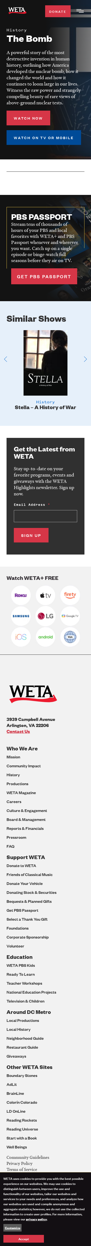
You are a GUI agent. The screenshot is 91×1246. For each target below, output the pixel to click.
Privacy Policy (20, 1163)
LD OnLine (16, 1111)
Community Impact (24, 766)
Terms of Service (22, 1169)
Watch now (28, 118)
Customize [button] (12, 1227)
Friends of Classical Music (30, 874)
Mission (13, 757)
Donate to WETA (21, 865)
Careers (14, 801)
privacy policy (36, 1219)
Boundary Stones (22, 1075)
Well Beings (17, 1147)
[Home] (17, 11)
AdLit (12, 1084)
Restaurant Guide (22, 1047)
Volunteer (15, 946)
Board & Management (26, 819)
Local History (19, 1029)
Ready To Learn (21, 974)
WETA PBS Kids (21, 965)
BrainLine (15, 1093)
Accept (23, 1238)
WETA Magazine (21, 792)
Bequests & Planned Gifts (29, 901)
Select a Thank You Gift (27, 919)
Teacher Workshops (24, 983)
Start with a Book (22, 1138)
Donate (57, 11)
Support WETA (26, 857)
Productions (17, 783)
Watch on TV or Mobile (44, 137)
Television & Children (25, 1001)
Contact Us (18, 731)
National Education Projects (31, 992)
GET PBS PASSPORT (44, 276)
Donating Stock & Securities (32, 892)
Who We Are (22, 748)
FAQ (10, 846)
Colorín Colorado (22, 1102)
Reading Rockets (22, 1120)
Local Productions (23, 1020)
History (13, 774)
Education (20, 956)
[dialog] (45, 1209)
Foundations (18, 928)
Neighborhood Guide (25, 1038)
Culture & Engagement (27, 810)
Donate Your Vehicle (25, 883)
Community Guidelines (28, 1157)
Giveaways (16, 1056)
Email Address (29, 505)
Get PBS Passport (22, 910)
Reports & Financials (25, 828)
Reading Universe (22, 1129)
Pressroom (16, 837)
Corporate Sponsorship (28, 937)
